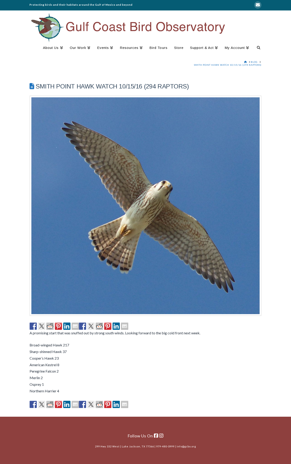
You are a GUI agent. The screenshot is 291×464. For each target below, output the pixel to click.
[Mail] (257, 5)
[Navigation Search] (256, 48)
